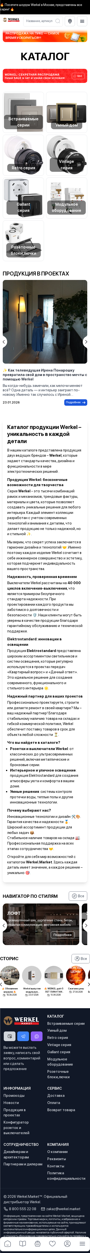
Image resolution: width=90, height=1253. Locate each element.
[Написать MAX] (36, 1036)
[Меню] (82, 21)
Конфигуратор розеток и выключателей (16, 1127)
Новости (11, 1103)
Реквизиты (56, 1159)
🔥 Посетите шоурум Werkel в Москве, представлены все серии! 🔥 (41, 7)
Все (81, 896)
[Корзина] (37, 1244)
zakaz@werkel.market (63, 1209)
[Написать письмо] (10, 1036)
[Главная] (7, 1244)
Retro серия (23, 168)
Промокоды (14, 1095)
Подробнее (73, 402)
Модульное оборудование (66, 207)
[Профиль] (67, 1244)
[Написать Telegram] (23, 1036)
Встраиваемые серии (23, 122)
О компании (57, 1152)
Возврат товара (61, 1110)
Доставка (55, 1095)
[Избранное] (52, 1244)
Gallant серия (23, 207)
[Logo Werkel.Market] (11, 19)
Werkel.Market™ (29, 1196)
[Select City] (70, 21)
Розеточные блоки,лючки (23, 250)
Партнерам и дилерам (23, 1164)
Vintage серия (66, 164)
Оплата (53, 1103)
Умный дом (67, 125)
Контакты (55, 1166)
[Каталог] (22, 1244)
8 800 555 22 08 (22, 1209)
